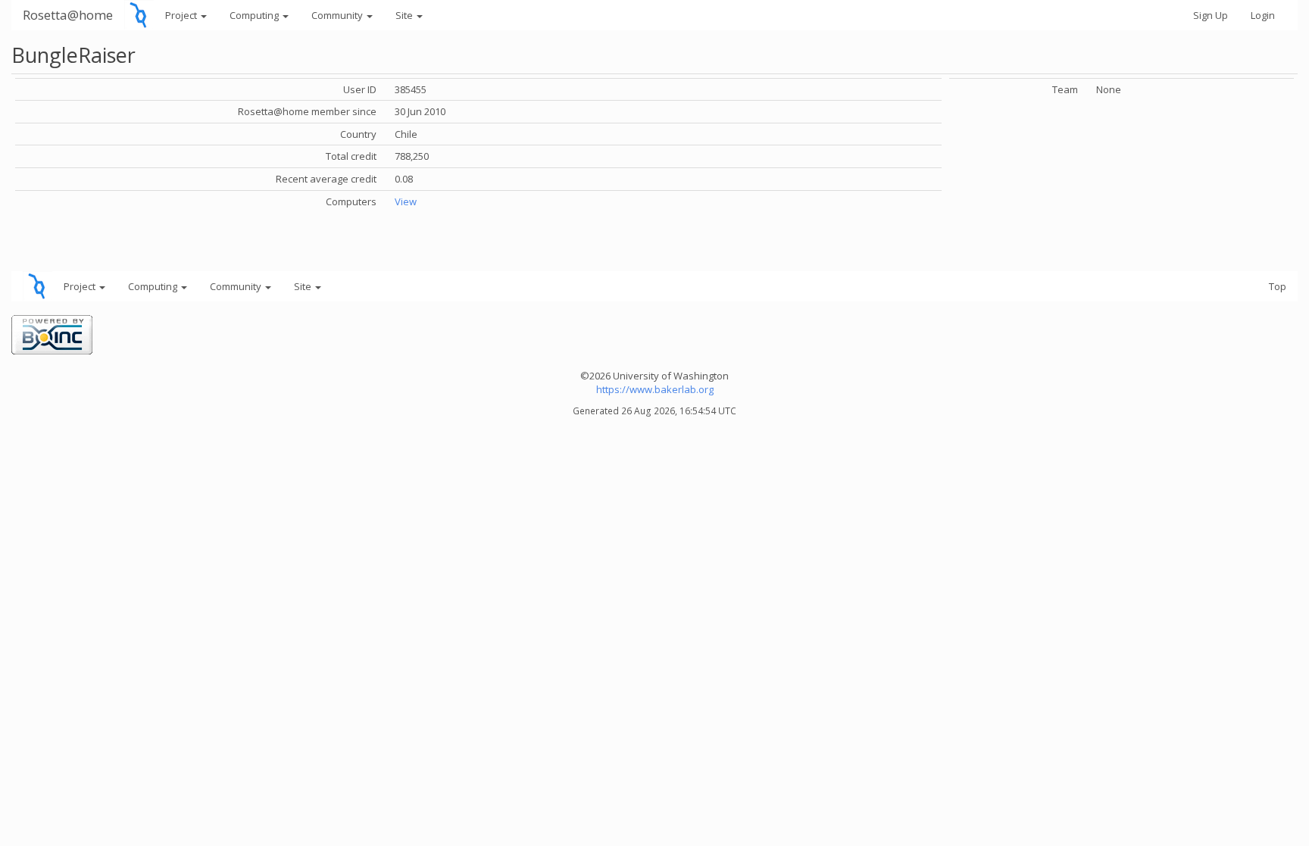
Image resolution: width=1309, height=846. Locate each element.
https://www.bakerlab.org (655, 389)
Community (338, 15)
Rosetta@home (68, 14)
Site (405, 15)
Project (182, 15)
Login (1263, 15)
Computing (255, 15)
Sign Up (1210, 15)
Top (1277, 286)
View (406, 201)
